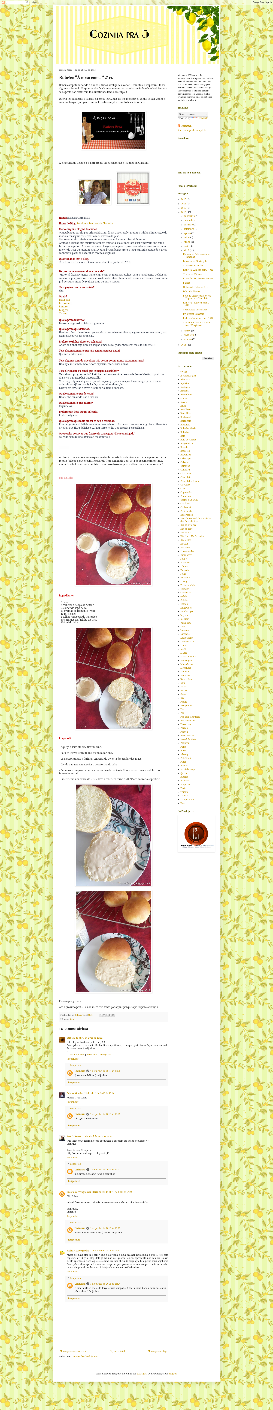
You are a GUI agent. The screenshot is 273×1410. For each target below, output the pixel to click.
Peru (183, 750)
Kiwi (182, 626)
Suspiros (185, 784)
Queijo (184, 773)
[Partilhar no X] (107, 1015)
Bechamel (185, 417)
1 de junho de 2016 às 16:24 (105, 1284)
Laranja (184, 630)
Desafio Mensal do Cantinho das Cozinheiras (195, 519)
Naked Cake (186, 679)
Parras (186, 283)
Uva (182, 803)
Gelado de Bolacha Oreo (196, 287)
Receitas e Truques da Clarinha (95, 223)
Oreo (183, 694)
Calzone (184, 462)
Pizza (183, 762)
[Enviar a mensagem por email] (101, 1015)
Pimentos (185, 758)
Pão (72, 1019)
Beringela (185, 421)
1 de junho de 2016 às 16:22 (105, 1071)
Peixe (183, 747)
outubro (188, 224)
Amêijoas (185, 387)
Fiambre (185, 562)
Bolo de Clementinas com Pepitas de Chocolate (197, 297)
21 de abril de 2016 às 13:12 (87, 1038)
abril (187, 250)
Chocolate (185, 477)
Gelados (184, 589)
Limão (183, 645)
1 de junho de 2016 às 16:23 (105, 1114)
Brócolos (185, 451)
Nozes (183, 690)
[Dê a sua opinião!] (104, 1015)
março (187, 330)
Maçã (183, 649)
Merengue (186, 660)
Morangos (185, 668)
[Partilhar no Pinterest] (113, 1015)
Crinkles (185, 503)
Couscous (185, 496)
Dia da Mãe (186, 529)
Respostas (75, 1065)
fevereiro (189, 335)
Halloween (186, 607)
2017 (184, 208)
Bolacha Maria (188, 428)
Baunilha (185, 413)
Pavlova (184, 743)
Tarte (183, 788)
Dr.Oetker (185, 540)
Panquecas (186, 705)
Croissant (185, 507)
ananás (184, 398)
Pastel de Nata (188, 739)
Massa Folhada (188, 656)
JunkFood (185, 623)
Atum (183, 406)
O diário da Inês (75, 1054)
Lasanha (185, 634)
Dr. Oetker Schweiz (193, 314)
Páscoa (184, 732)
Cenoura (185, 469)
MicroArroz (186, 664)
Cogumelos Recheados (195, 309)
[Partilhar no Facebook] (110, 1015)
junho (187, 242)
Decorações (186, 515)
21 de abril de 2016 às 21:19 (117, 1192)
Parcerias (185, 724)
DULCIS (184, 544)
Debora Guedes (75, 1093)
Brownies (185, 454)
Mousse (184, 671)
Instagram (65, 303)
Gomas (184, 604)
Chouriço (185, 484)
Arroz (183, 402)
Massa (183, 653)
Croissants (186, 511)
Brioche (184, 447)
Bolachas (185, 432)
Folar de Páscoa (191, 291)
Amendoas (186, 394)
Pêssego (184, 754)
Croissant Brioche (193, 265)
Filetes (184, 566)
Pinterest (64, 306)
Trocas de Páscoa (192, 274)
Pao (182, 709)
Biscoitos (185, 424)
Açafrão (184, 383)
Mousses (185, 675)
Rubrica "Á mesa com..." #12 (198, 270)
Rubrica (184, 780)
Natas (183, 686)
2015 (184, 344)
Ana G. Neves (74, 1136)
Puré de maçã (187, 769)
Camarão (185, 466)
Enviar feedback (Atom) (85, 1356)
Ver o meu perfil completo (192, 130)
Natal (183, 683)
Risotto (184, 777)
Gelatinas (185, 592)
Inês (69, 1038)
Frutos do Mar (188, 585)
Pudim (184, 765)
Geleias (184, 600)
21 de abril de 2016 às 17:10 (99, 1093)
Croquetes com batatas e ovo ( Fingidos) (196, 324)
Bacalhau (185, 409)
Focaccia (184, 570)
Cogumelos (186, 492)
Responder (73, 1059)
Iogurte (184, 615)
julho (187, 237)
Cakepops (185, 458)
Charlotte (185, 473)
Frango (184, 581)
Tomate (184, 792)
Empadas (185, 547)
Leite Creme (187, 638)
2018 (184, 203)
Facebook (64, 299)
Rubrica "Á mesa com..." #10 (198, 318)
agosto (187, 233)
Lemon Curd (187, 641)
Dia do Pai (185, 532)
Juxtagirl (142, 1373)
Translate (202, 118)
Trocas (184, 795)
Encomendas (187, 551)
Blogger (63, 310)
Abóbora (185, 379)
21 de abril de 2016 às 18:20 (97, 1136)
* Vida (183, 372)
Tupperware (187, 799)
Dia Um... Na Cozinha (192, 536)
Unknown (80, 1071)
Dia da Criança (188, 525)
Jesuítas (184, 619)
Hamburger (186, 611)
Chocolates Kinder (190, 481)
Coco (182, 488)
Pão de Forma (187, 720)
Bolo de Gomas (188, 439)
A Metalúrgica (188, 375)
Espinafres (186, 555)
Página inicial (117, 1351)
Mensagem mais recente (73, 1351)
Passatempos (187, 735)
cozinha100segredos (78, 1250)
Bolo (182, 436)
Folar (183, 574)
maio (187, 246)
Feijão (183, 559)
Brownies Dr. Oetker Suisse (198, 278)
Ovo (182, 698)
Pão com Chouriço (190, 717)
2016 (184, 212)
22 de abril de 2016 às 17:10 (105, 1250)
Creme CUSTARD (189, 500)
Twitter (63, 313)
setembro (189, 229)
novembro (190, 220)
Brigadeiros (186, 443)
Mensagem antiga (157, 1351)
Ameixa (184, 390)
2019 (184, 199)
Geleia (183, 596)
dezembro (189, 216)
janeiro (188, 339)
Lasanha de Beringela (195, 261)
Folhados (185, 577)
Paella (183, 701)
